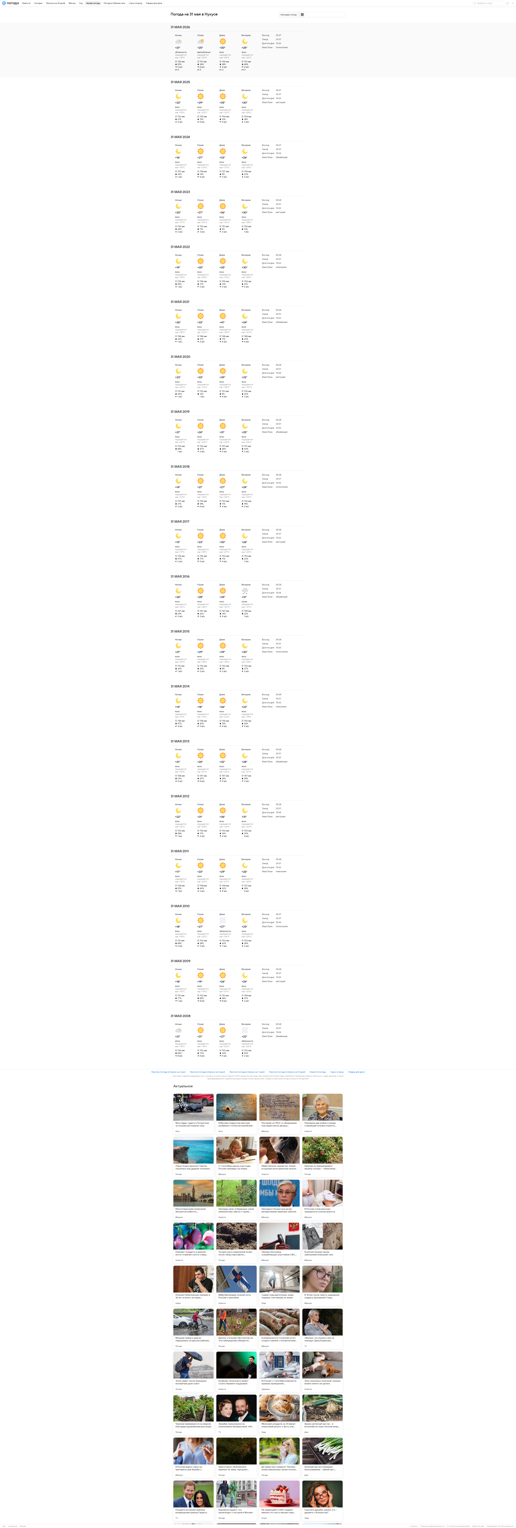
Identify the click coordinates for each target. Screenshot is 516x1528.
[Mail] (4, 3)
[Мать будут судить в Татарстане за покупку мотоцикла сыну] (193, 1114)
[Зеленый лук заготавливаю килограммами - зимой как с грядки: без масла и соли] (322, 1458)
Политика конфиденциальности (432, 1526)
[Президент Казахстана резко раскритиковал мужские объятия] (279, 1200)
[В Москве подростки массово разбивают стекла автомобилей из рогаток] (236, 1114)
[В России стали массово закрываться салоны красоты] (322, 1200)
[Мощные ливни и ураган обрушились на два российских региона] (193, 1329)
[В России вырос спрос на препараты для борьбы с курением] (193, 1458)
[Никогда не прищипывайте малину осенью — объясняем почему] (322, 1157)
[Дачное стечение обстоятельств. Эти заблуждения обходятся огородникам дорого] (236, 1329)
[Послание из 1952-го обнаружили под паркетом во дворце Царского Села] (279, 1114)
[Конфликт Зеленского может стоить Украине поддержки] (236, 1372)
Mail (4, 1526)
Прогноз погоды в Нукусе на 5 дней (207, 1072)
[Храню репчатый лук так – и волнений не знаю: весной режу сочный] (322, 1415)
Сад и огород (336, 1072)
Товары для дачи (356, 1072)
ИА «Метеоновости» (506, 1526)
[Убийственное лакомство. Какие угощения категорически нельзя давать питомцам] (279, 1157)
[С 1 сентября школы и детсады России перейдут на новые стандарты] (236, 1157)
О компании (12, 1526)
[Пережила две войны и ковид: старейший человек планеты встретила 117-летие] (322, 1114)
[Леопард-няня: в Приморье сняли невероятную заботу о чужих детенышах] (236, 1200)
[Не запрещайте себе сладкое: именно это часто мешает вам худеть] (279, 1501)
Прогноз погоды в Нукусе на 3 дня (168, 1072)
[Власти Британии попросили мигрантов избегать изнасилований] (193, 1200)
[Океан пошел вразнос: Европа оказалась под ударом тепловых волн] (193, 1157)
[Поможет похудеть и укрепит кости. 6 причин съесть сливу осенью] (193, 1243)
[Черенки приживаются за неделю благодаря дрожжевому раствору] (193, 1415)
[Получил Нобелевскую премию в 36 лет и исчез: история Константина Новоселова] (193, 1286)
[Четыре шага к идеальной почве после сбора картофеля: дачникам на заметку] (236, 1243)
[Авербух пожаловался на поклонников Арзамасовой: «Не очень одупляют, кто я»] (236, 1415)
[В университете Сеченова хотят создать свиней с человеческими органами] (279, 1329)
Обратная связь (478, 1526)
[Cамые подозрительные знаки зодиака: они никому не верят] (279, 1286)
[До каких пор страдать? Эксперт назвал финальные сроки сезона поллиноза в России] (279, 1458)
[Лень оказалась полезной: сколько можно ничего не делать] (322, 1372)
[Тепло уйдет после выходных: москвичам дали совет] (193, 1372)
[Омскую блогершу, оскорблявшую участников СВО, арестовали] (279, 1243)
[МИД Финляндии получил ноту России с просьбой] (236, 1286)
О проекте (414, 1526)
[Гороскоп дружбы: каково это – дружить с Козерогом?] (322, 1501)
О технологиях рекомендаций (458, 1526)
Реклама (23, 1526)
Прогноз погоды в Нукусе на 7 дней (247, 1072)
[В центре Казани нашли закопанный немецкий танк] (322, 1243)
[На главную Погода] (12, 3)
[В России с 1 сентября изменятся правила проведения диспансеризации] (279, 1372)
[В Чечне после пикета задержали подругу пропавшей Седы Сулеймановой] (322, 1286)
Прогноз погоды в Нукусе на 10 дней (287, 1072)
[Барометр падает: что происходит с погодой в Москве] (236, 1501)
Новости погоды (318, 1072)
